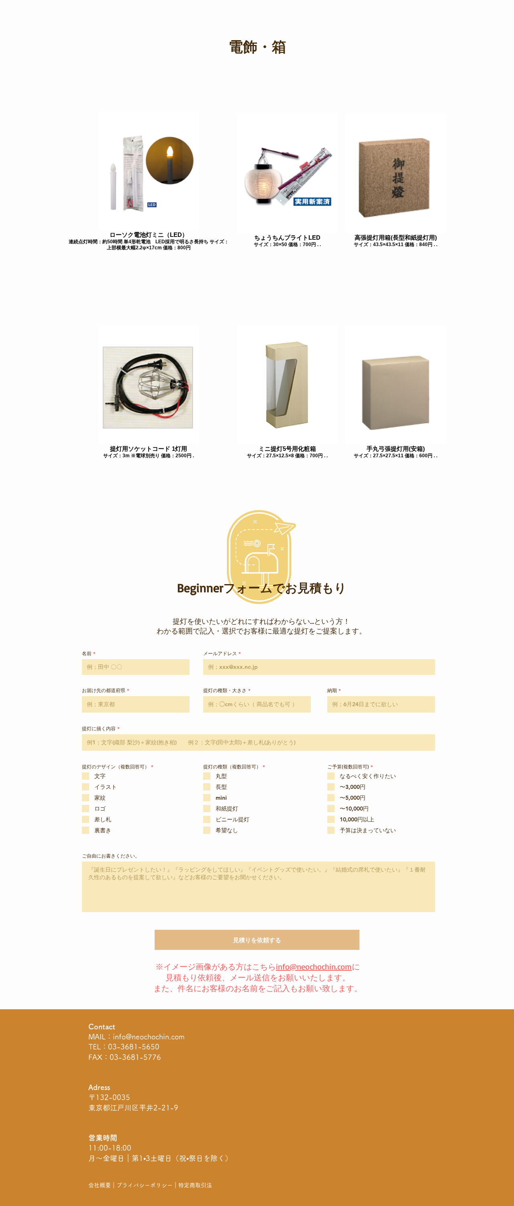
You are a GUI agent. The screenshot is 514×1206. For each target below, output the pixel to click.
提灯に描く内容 (99, 728)
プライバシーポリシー (144, 1185)
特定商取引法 (195, 1185)
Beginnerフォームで (231, 587)
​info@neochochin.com (314, 967)
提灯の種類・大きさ (225, 690)
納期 (332, 690)
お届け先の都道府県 (103, 690)
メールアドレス (220, 653)
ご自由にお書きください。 (111, 855)
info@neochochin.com (149, 1036)
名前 (87, 653)
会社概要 (99, 1185)
